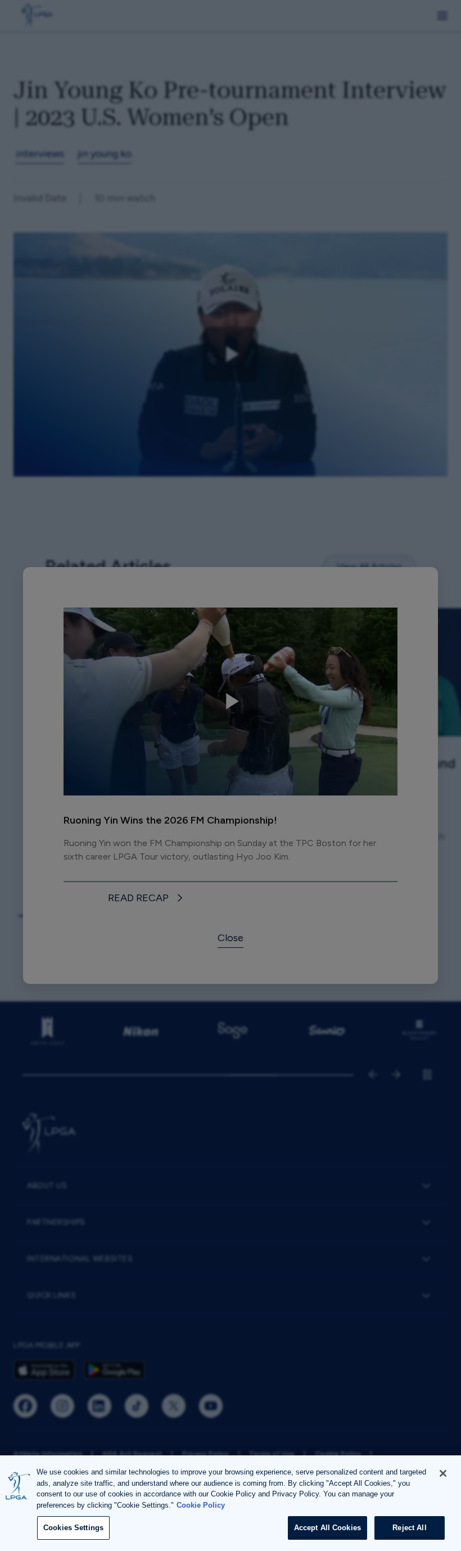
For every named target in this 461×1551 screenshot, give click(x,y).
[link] (147, 898)
